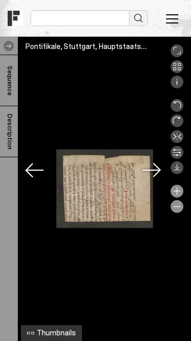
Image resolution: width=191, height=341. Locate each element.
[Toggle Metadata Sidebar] (6, 46)
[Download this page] (177, 171)
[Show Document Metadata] (177, 86)
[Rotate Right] (177, 124)
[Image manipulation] (177, 156)
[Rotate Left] (177, 109)
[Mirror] (177, 140)
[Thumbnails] (177, 70)
